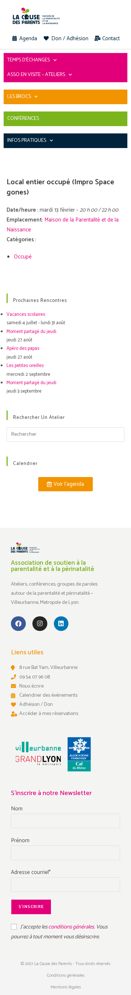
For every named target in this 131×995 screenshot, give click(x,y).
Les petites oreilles (25, 366)
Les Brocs (19, 96)
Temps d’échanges (28, 60)
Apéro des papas (23, 348)
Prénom (20, 840)
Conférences (23, 118)
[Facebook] (18, 623)
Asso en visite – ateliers (36, 75)
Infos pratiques (26, 140)
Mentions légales (66, 987)
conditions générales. (72, 926)
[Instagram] (39, 623)
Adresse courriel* (31, 872)
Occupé (23, 256)
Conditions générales (65, 975)
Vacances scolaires (26, 314)
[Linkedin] (61, 623)
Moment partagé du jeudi (31, 332)
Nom (17, 808)
